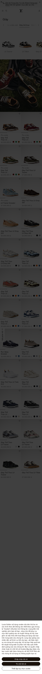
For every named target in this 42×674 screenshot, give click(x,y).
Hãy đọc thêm (31, 649)
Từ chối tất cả (21, 664)
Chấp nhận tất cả (21, 659)
